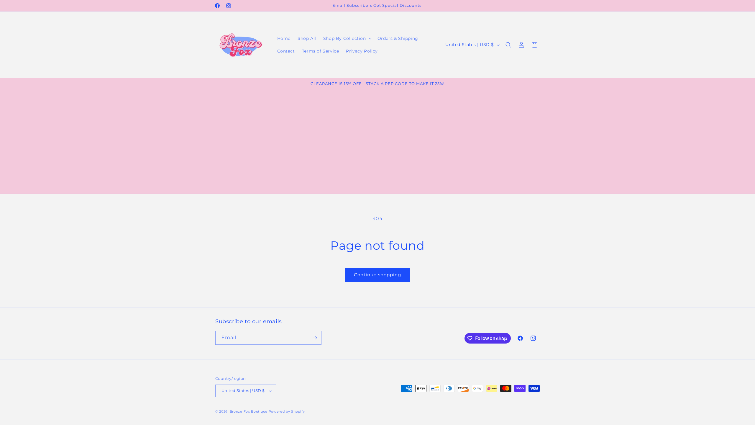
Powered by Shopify (287, 411)
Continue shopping (377, 274)
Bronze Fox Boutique (248, 411)
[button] (347, 38)
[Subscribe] (314, 338)
